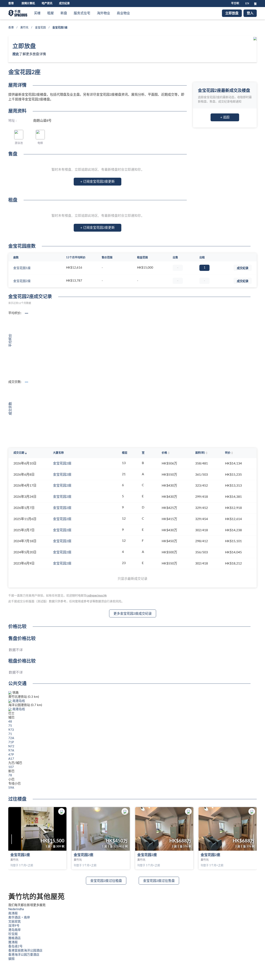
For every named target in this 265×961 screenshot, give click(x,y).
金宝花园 (40, 27)
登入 (250, 13)
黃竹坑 (24, 27)
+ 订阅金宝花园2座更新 (97, 181)
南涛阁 (13, 913)
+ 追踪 (225, 117)
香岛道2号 (15, 946)
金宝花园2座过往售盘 (159, 880)
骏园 (11, 958)
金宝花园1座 (22, 268)
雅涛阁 (13, 942)
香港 (11, 27)
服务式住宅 (82, 13)
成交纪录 (64, 3)
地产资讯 (47, 3)
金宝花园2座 (22, 281)
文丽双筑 (14, 921)
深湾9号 (13, 925)
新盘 (63, 13)
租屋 (50, 13)
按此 (15, 54)
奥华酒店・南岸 (19, 917)
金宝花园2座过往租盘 (106, 880)
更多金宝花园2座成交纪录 (132, 613)
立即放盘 (231, 13)
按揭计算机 (28, 3)
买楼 (37, 13)
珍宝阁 (13, 934)
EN (247, 3)
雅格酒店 (14, 938)
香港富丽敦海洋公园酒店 (25, 950)
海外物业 (103, 13)
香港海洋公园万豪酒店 (23, 954)
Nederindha (16, 909)
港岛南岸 (14, 929)
